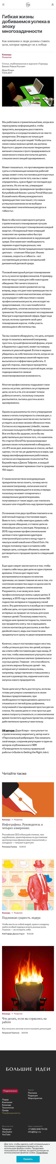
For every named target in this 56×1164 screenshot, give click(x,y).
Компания (7, 1102)
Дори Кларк (8, 70)
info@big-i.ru (34, 1132)
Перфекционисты (11, 1113)
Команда (6, 1105)
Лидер (5, 1100)
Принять (28, 1159)
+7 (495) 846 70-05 (37, 1129)
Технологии (8, 1108)
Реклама (32, 1093)
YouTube (6, 1135)
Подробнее (42, 1153)
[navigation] (14, 1102)
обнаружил (43, 445)
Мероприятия (35, 1098)
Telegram (6, 1129)
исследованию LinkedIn (26, 426)
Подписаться (10, 1091)
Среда (5, 1110)
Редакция (33, 1096)
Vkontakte (7, 1132)
